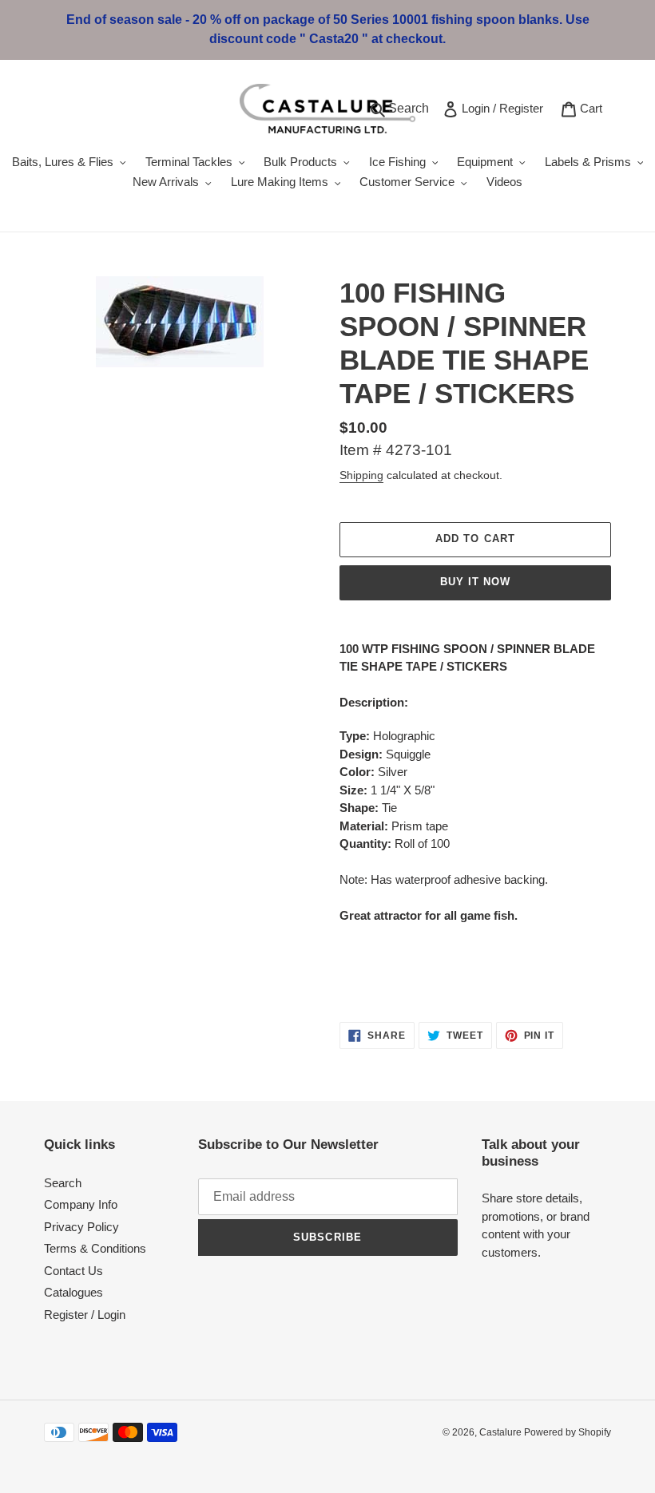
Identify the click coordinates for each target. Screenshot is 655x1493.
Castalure (501, 1432)
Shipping (361, 475)
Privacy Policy (81, 1227)
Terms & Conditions (95, 1248)
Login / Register (505, 108)
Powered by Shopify (567, 1432)
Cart (594, 108)
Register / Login (84, 1314)
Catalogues (73, 1292)
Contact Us (73, 1270)
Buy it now (475, 582)
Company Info (80, 1204)
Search (411, 108)
